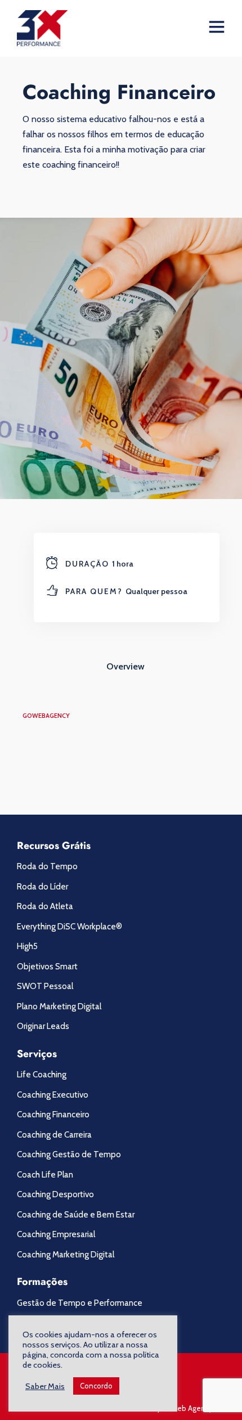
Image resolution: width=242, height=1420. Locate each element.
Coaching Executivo (52, 1095)
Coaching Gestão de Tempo (69, 1154)
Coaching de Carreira (54, 1135)
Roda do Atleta (45, 906)
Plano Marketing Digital (59, 1006)
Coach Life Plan (45, 1175)
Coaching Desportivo (55, 1194)
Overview (125, 666)
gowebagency (46, 716)
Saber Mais (45, 1386)
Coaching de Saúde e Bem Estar (76, 1215)
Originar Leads (43, 1026)
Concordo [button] (96, 1385)
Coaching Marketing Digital (65, 1255)
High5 (27, 946)
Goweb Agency (188, 1408)
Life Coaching (41, 1075)
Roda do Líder (42, 887)
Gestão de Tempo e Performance (79, 1303)
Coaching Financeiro (53, 1114)
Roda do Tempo (47, 866)
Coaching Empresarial (56, 1234)
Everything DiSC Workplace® (69, 927)
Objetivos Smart (47, 966)
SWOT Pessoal (45, 986)
